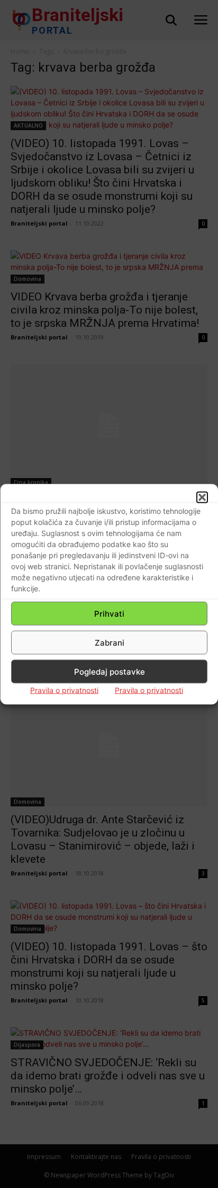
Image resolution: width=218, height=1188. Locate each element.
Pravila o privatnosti (64, 690)
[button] (202, 497)
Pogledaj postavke (109, 671)
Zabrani (109, 642)
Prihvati (109, 613)
